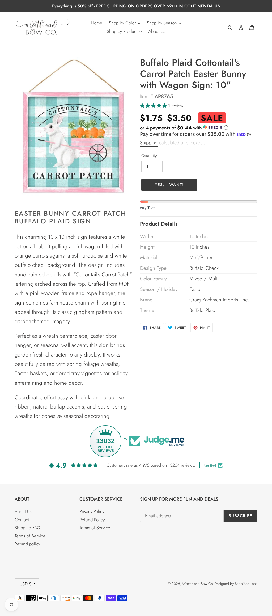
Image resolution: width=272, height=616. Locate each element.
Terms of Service (30, 536)
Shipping (149, 142)
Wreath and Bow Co (197, 583)
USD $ (26, 584)
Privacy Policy (91, 511)
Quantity (149, 156)
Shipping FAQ (27, 527)
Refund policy (27, 544)
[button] (154, 105)
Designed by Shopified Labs (235, 583)
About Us (23, 511)
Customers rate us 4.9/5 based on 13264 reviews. (151, 465)
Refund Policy (92, 520)
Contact (22, 520)
